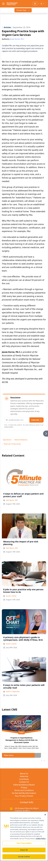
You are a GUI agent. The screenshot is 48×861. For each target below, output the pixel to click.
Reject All (24, 850)
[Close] (45, 814)
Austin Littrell (11, 596)
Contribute (24, 779)
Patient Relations (20, 440)
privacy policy (8, 427)
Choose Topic (21, 10)
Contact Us (24, 782)
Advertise (24, 776)
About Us (24, 773)
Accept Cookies (24, 857)
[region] (24, 836)
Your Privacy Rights (24, 843)
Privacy (24, 787)
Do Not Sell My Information (24, 793)
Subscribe (35, 420)
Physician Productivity (12, 444)
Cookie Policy (41, 838)
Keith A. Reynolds (13, 691)
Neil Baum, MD (12, 500)
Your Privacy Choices (24, 796)
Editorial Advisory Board (24, 784)
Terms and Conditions (24, 790)
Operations (7, 440)
